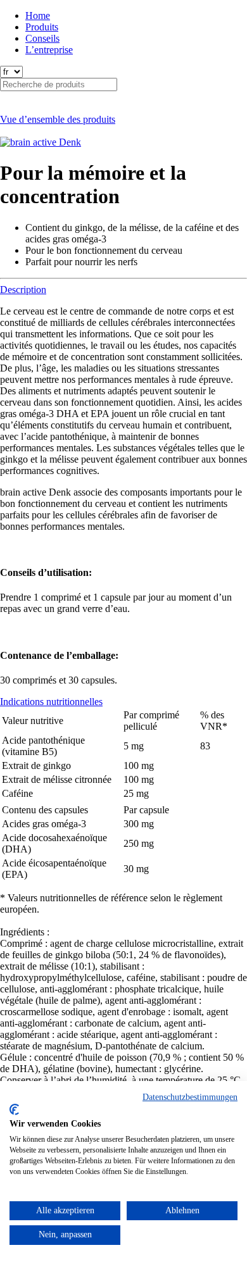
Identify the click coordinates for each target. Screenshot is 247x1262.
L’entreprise (49, 49)
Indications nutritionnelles (51, 701)
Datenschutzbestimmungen (190, 1097)
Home (37, 15)
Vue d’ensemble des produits (57, 119)
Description (23, 289)
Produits (41, 27)
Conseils (42, 38)
